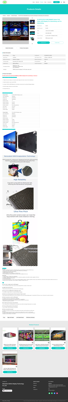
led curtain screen (20, 317)
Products (8, 15)
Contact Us (35, 389)
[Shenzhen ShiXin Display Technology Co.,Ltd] (4, 2)
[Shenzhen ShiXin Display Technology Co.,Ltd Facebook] (54, 393)
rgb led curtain (11, 317)
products (41, 2)
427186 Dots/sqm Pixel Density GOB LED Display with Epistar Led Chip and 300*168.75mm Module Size (26, 345)
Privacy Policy (4, 400)
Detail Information (9, 48)
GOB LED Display (14, 15)
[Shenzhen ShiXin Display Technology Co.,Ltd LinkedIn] (57, 393)
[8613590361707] (49, 393)
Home (34, 2)
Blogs (34, 387)
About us (35, 383)
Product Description (24, 48)
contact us (49, 2)
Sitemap (8, 400)
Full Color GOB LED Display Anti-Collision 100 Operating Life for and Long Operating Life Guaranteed (9, 369)
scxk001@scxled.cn (8, 390)
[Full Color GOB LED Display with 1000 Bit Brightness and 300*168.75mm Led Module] (58, 335)
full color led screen (30, 317)
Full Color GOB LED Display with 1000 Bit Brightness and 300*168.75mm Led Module (58, 345)
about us (37, 2)
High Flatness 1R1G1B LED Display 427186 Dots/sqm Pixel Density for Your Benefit (42, 345)
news (45, 2)
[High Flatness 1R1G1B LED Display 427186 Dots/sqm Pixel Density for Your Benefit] (42, 335)
